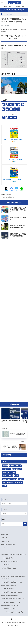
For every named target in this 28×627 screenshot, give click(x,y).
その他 (4, 469)
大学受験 (18, 465)
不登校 (4, 485)
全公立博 (20, 479)
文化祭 (4, 472)
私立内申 (18, 6)
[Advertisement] (14, 254)
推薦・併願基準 (16, 469)
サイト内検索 (7, 622)
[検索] (25, 524)
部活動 (16, 475)
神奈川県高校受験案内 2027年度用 (14, 159)
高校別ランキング (8, 475)
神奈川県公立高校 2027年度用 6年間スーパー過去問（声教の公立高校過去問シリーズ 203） (14, 179)
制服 (4, 482)
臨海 (23, 6)
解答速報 (14, 479)
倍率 (10, 194)
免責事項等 (15, 622)
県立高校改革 (18, 482)
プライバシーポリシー (14, 625)
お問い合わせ (22, 622)
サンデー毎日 (12, 472)
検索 (6, 6)
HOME (15, 619)
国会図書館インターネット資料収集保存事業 (14, 554)
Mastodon (5, 548)
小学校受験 (10, 482)
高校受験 (8, 197)
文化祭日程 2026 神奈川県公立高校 (14, 10)
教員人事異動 (6, 479)
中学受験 (11, 465)
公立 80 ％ (11, 6)
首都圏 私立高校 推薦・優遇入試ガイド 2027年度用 (14, 139)
